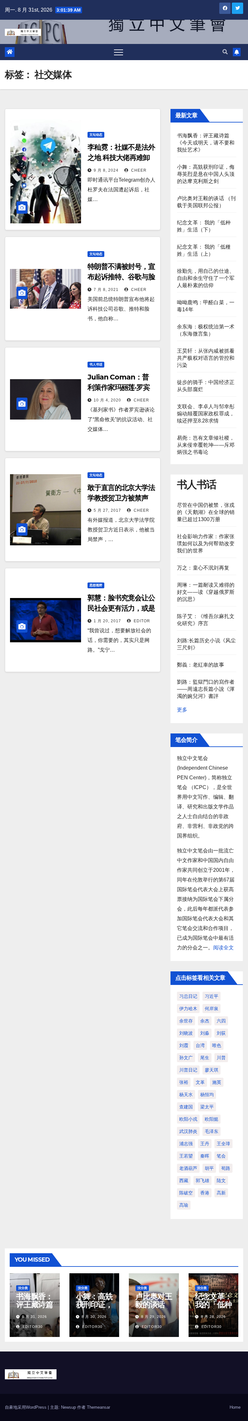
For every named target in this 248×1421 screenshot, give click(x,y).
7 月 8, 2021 (106, 289)
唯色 (216, 1045)
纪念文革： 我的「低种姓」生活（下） (213, 1308)
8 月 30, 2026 (94, 1317)
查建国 (186, 1106)
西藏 (183, 1180)
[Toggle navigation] (118, 52)
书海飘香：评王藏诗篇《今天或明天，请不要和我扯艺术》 (205, 143)
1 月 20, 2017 (107, 621)
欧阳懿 (211, 1119)
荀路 (225, 1168)
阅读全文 (223, 947)
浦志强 (186, 1143)
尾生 (204, 1057)
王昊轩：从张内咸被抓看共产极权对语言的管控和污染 (205, 358)
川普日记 (188, 1070)
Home (235, 1407)
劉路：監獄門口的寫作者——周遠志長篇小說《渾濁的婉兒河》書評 (205, 689)
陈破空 (186, 1192)
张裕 (183, 1082)
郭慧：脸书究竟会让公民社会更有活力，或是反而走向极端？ (121, 608)
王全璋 (223, 1143)
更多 (182, 709)
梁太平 (207, 1106)
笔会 (221, 1156)
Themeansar (98, 1407)
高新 (221, 1192)
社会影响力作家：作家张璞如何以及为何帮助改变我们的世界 (205, 543)
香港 (204, 1192)
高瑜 (183, 1205)
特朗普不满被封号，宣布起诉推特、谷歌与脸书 (121, 277)
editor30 (32, 1327)
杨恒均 (207, 1094)
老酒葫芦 (188, 1168)
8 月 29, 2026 (153, 1317)
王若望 (186, 1156)
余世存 (186, 1020)
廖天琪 (211, 1070)
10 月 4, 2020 (107, 400)
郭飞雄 (202, 1180)
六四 (221, 1020)
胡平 (209, 1168)
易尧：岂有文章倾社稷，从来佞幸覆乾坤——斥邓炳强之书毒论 (205, 445)
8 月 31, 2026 (34, 1317)
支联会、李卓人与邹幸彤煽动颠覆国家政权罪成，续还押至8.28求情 (205, 413)
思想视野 (95, 585)
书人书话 (95, 364)
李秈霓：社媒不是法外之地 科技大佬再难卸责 (121, 157)
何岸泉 (211, 1008)
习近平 (211, 996)
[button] (225, 52)
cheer (138, 170)
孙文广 (186, 1057)
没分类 (23, 1288)
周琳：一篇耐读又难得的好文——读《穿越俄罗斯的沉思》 (205, 592)
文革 (200, 1082)
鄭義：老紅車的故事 (200, 665)
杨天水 (186, 1094)
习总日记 (188, 996)
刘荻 (221, 1033)
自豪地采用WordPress (26, 1407)
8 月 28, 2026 (213, 1317)
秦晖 (204, 1156)
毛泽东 (211, 1131)
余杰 (204, 1020)
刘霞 (183, 1045)
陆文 (221, 1180)
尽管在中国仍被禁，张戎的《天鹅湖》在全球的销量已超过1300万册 (205, 512)
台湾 (200, 1045)
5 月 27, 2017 (107, 510)
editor (141, 621)
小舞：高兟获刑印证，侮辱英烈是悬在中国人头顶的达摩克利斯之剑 (205, 174)
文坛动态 (95, 134)
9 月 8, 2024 (106, 170)
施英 (216, 1082)
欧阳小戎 (188, 1119)
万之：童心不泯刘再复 (203, 568)
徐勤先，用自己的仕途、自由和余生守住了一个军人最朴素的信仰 (205, 278)
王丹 (204, 1143)
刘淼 (204, 1033)
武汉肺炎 (188, 1131)
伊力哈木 (188, 1008)
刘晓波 (186, 1033)
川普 (221, 1057)
